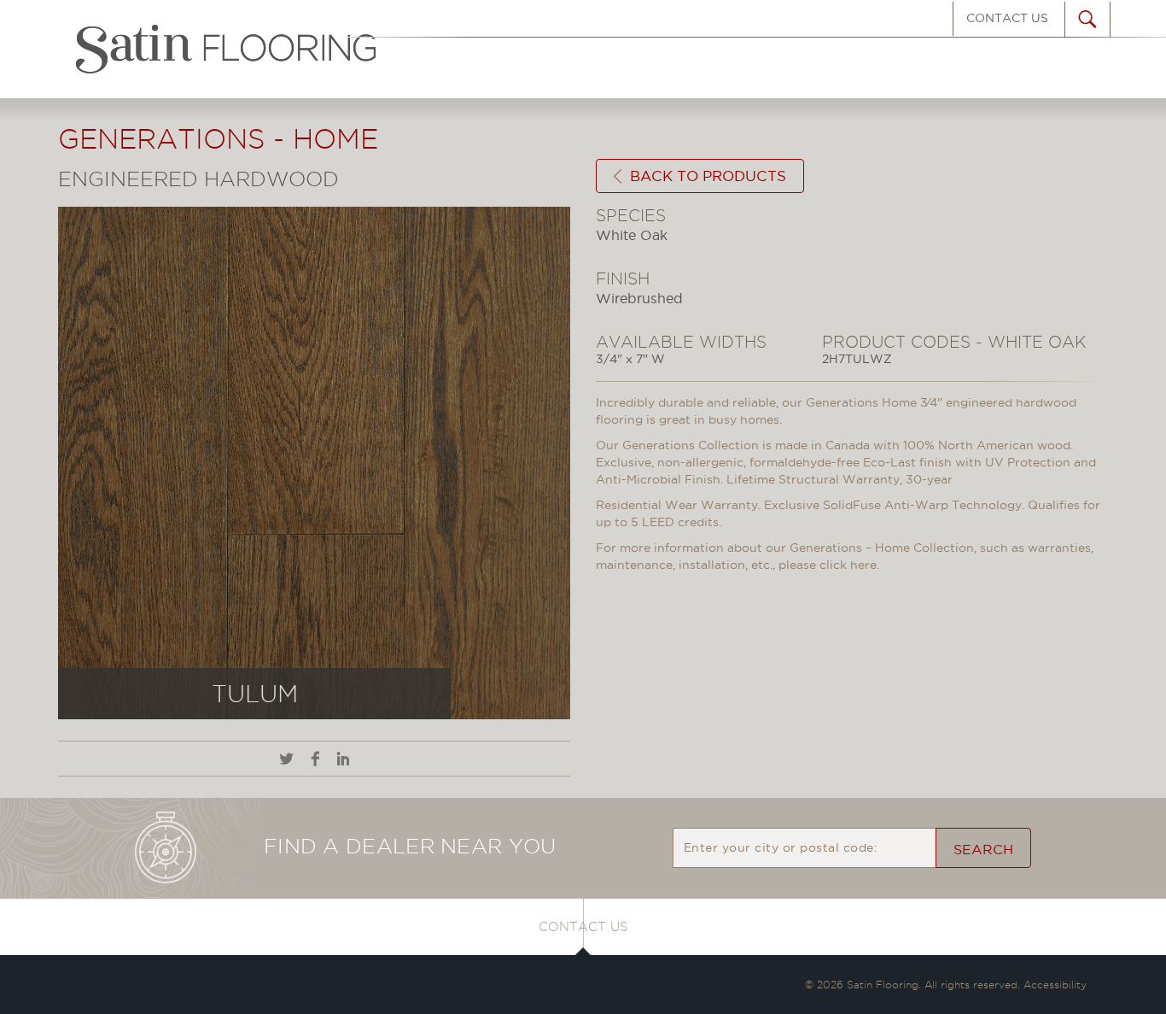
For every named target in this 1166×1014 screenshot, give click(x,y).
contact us (583, 927)
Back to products (708, 176)
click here (848, 564)
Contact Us (1007, 18)
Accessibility (1055, 984)
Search (983, 849)
